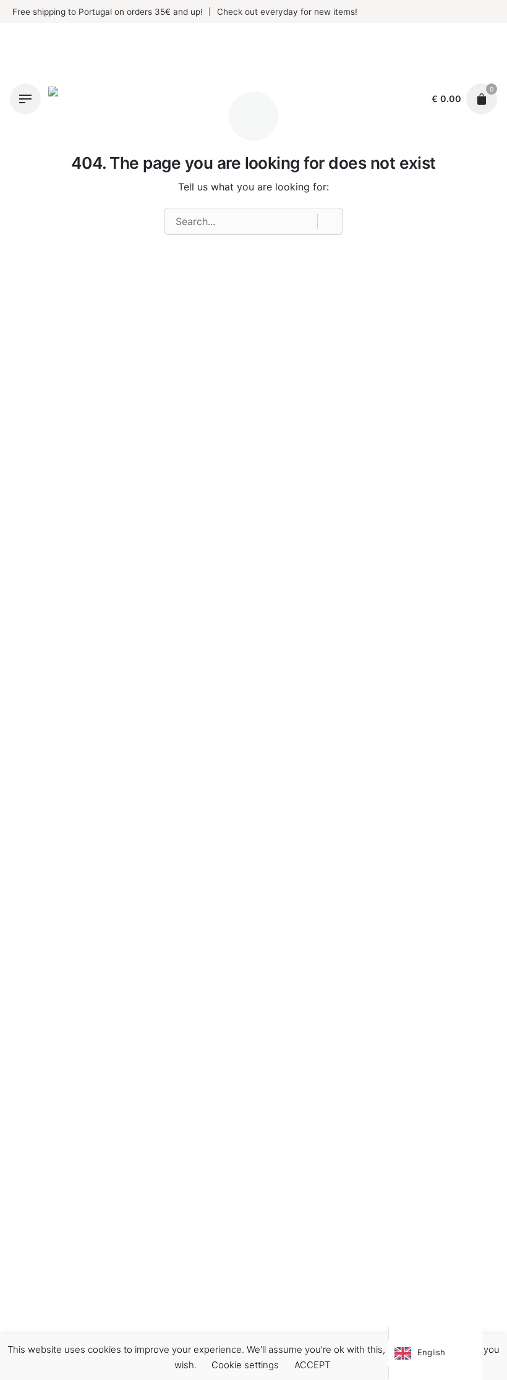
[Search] (330, 221)
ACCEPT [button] (312, 1365)
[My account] (409, 98)
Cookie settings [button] (245, 1365)
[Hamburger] (25, 98)
